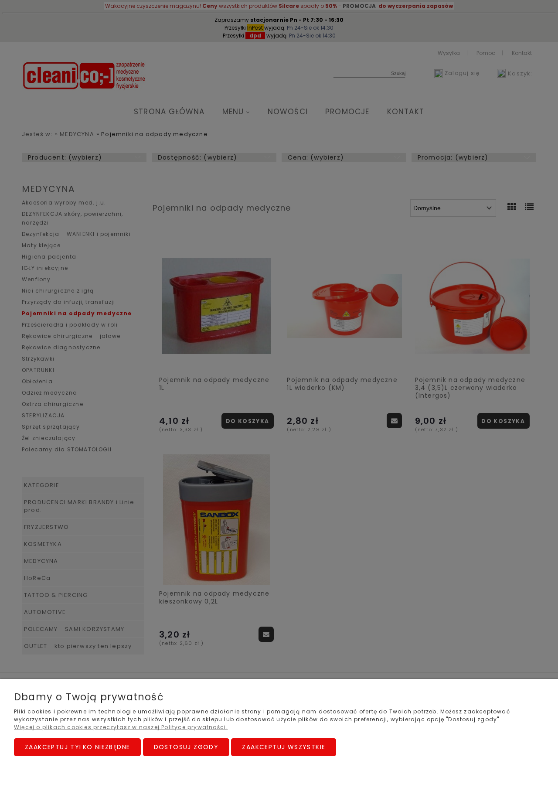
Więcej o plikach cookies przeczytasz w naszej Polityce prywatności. (121, 727)
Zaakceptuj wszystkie (283, 747)
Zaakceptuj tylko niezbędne (77, 747)
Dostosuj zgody (186, 747)
